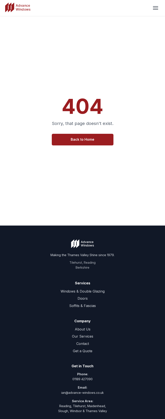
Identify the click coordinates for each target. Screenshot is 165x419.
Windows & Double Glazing (83, 291)
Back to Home (82, 139)
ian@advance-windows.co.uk (82, 392)
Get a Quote (82, 351)
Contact (82, 343)
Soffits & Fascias (82, 306)
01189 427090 (82, 379)
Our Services (82, 336)
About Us (82, 329)
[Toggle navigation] (155, 8)
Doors (83, 298)
